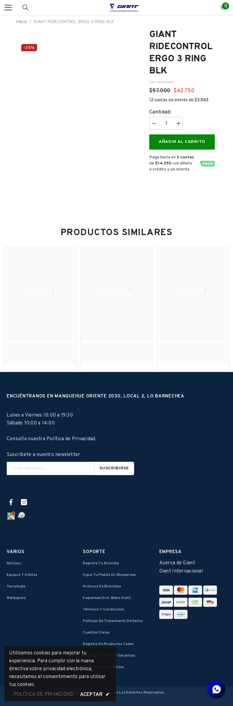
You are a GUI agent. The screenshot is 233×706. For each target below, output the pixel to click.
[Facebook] (11, 502)
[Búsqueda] (25, 7)
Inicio (21, 21)
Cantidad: (160, 112)
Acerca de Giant (177, 563)
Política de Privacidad (70, 439)
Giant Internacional (181, 571)
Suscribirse (114, 468)
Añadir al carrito (182, 141)
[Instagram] (24, 502)
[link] (40, 349)
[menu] (8, 7)
